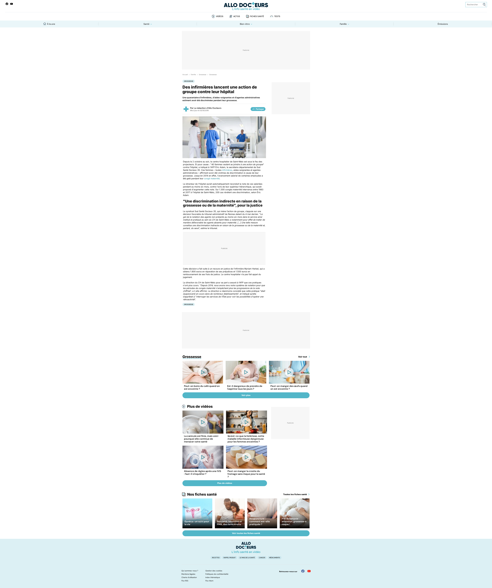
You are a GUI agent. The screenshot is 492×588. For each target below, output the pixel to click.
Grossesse (202, 75)
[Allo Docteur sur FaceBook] (7, 4)
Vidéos (219, 16)
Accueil (185, 75)
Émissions (443, 24)
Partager (260, 109)
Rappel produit (230, 558)
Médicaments (274, 558)
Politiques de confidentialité (216, 574)
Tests (277, 16)
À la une (51, 24)
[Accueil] (246, 547)
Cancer (262, 558)
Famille (343, 24)
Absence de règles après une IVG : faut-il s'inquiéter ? (202, 472)
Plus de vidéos (200, 406)
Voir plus (246, 395)
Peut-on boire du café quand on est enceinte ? (202, 387)
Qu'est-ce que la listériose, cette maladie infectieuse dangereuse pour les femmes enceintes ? (246, 438)
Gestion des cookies (213, 571)
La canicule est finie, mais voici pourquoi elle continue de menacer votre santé (201, 438)
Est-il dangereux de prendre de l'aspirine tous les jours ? (244, 387)
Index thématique (212, 577)
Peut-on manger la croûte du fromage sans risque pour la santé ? (246, 474)
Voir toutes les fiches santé (246, 533)
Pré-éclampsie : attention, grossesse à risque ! (294, 521)
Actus (236, 16)
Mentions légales (188, 574)
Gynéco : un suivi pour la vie (196, 523)
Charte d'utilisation (189, 577)
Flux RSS (184, 581)
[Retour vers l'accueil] (246, 6)
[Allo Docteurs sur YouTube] (11, 4)
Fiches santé (257, 16)
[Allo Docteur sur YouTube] (309, 571)
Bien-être (245, 24)
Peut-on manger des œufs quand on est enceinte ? (289, 387)
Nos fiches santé (202, 494)
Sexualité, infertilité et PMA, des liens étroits (229, 523)
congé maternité (212, 178)
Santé (146, 24)
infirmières (227, 170)
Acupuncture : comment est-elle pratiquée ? (259, 521)
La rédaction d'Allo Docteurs (207, 108)
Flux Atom (209, 581)
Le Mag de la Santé (247, 558)
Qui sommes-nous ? (189, 571)
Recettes (215, 558)
